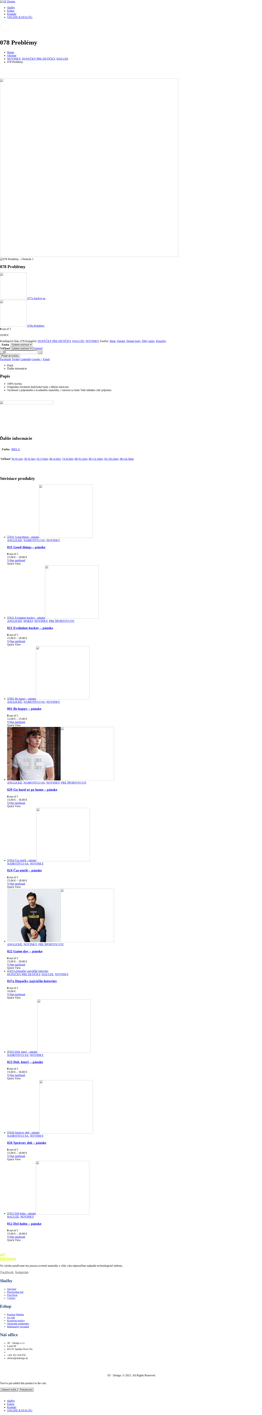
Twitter (16, 359)
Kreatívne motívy (16, 1320)
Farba (5, 344)
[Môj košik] (131, 26)
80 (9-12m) (81, 458)
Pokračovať (26, 1389)
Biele (113, 341)
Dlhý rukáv (148, 341)
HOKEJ (28, 620)
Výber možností (16, 560)
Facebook (5, 359)
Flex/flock (12, 1295)
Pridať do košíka (10, 356)
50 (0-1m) (17, 458)
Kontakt (11, 14)
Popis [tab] (10, 365)
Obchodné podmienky (18, 1323)
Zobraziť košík (8, 1389)
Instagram (22, 1272)
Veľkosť (5, 348)
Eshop (10, 10)
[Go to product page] (134, 512)
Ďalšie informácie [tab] (17, 368)
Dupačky (161, 341)
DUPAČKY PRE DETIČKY (54, 341)
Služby (11, 7)
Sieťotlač (11, 1289)
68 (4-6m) (55, 458)
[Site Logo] (7, 1)
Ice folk (11, 1317)
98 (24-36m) (127, 458)
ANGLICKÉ (14, 540)
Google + (37, 359)
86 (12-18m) (96, 458)
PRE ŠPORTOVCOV (62, 620)
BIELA (15, 449)
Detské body (133, 341)
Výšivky (11, 1298)
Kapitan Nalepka (15, 1314)
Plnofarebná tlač (15, 1292)
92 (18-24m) (111, 458)
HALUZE (78, 341)
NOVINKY (92, 341)
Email (46, 359)
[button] (2, 1394)
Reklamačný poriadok (18, 1326)
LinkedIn (25, 359)
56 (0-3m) (29, 458)
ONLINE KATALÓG (19, 17)
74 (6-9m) (67, 458)
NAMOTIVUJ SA (34, 540)
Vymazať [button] (37, 348)
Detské (121, 341)
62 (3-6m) (42, 458)
